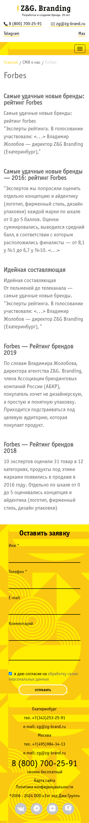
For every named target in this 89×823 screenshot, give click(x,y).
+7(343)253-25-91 (48, 718)
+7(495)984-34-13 (48, 744)
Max (81, 34)
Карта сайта (44, 781)
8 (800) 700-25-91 (25, 24)
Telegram (11, 34)
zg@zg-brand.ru (70, 24)
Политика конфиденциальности (44, 787)
